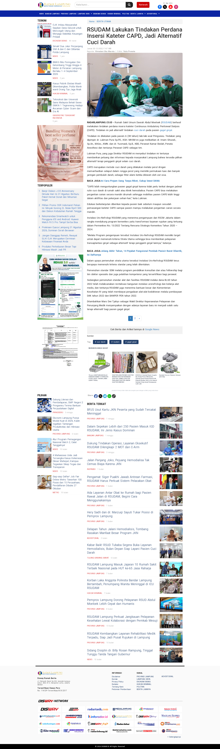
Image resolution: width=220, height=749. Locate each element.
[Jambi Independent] (49, 716)
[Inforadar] (98, 716)
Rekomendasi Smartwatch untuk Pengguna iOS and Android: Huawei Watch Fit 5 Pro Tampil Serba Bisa (59, 219)
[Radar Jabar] (122, 723)
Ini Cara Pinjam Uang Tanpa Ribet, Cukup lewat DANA (130, 181)
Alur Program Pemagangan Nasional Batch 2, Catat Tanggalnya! (67, 442)
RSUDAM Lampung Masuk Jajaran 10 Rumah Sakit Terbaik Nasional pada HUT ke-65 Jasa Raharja (121, 566)
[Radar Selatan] (170, 731)
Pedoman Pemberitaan (121, 689)
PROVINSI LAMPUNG (68, 14)
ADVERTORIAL (152, 14)
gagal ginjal (166, 130)
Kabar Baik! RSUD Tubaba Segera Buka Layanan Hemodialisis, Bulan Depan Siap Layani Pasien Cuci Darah (121, 549)
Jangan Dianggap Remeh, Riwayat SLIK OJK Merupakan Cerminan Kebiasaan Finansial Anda (58, 238)
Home (91, 21)
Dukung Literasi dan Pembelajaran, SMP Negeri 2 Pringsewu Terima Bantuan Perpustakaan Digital (68, 404)
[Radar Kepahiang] (146, 723)
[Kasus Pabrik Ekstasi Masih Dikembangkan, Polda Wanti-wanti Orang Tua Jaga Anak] (44, 89)
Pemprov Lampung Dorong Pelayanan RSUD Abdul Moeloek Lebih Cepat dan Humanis (121, 602)
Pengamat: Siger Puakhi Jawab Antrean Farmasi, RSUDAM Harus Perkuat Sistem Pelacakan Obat (120, 479)
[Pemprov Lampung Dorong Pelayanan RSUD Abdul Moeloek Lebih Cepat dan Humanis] (171, 604)
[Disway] (49, 709)
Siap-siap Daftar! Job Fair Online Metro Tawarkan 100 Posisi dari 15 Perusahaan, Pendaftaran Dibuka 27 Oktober (67, 482)
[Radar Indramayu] (146, 709)
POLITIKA (125, 14)
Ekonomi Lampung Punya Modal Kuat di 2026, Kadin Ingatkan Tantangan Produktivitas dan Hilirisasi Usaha (66, 424)
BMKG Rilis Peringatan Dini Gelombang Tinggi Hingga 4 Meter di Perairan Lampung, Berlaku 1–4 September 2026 (67, 68)
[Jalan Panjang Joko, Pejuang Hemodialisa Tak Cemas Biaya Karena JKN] (171, 464)
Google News (152, 329)
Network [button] (143, 5)
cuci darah (139, 130)
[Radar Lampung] (122, 716)
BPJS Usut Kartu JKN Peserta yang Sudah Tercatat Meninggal (121, 412)
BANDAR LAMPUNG (52, 14)
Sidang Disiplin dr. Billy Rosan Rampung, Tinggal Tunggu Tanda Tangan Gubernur (120, 652)
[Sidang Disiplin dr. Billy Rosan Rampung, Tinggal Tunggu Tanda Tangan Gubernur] (171, 655)
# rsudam (115, 342)
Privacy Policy (117, 681)
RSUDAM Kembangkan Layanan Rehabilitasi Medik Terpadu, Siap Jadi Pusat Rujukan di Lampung (121, 636)
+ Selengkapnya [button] (174, 737)
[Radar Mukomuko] (49, 731)
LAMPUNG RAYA (84, 14)
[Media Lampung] (122, 709)
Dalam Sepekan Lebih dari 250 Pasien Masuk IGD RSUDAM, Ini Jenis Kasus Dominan (120, 428)
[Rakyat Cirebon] (170, 709)
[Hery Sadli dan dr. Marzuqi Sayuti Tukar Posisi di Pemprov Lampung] (171, 517)
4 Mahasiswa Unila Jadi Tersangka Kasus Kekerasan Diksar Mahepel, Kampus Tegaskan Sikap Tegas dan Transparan (67, 461)
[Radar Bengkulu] (73, 731)
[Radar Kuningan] (49, 723)
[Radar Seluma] (122, 731)
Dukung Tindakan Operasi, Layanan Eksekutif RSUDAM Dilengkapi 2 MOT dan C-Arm (117, 445)
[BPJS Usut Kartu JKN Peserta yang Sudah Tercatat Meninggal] (171, 414)
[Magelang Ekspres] (170, 716)
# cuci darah (100, 342)
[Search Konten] (129, 4)
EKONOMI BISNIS (99, 14)
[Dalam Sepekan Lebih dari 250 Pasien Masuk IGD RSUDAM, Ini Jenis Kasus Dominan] (171, 431)
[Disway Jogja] (98, 723)
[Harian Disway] (73, 709)
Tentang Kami (117, 686)
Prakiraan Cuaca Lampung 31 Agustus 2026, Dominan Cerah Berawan (60, 229)
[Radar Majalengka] (73, 723)
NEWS (41, 14)
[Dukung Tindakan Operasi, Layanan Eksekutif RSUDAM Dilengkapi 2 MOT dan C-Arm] (171, 447)
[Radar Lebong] (98, 731)
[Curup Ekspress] (170, 723)
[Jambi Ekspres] (73, 716)
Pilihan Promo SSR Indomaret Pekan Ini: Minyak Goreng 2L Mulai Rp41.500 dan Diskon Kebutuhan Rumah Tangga (60, 208)
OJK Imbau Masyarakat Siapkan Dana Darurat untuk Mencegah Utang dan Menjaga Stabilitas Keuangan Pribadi (67, 31)
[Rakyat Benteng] (146, 731)
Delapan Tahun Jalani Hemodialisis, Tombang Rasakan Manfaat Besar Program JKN (117, 531)
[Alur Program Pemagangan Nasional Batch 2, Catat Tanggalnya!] (44, 445)
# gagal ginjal (130, 342)
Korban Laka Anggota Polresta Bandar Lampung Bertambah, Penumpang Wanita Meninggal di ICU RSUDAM (120, 584)
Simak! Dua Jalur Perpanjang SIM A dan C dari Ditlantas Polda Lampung (68, 49)
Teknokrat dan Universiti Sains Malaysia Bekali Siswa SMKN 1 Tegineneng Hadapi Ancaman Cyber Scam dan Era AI (67, 105)
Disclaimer (116, 676)
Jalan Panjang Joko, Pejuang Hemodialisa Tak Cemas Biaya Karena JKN (118, 462)
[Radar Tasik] (98, 709)
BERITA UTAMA (104, 21)
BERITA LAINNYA (136, 14)
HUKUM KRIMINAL (114, 14)
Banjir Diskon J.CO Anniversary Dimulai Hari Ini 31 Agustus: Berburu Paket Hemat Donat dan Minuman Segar (59, 196)
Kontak (115, 679)
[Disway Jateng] (146, 716)
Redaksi (115, 684)
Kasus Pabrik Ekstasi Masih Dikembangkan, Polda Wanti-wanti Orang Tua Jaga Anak (67, 86)
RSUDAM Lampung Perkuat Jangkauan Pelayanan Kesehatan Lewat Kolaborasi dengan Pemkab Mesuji (122, 619)
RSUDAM (166, 122)
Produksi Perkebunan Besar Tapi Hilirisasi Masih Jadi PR (57, 248)
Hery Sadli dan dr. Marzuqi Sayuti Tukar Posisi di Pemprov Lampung (120, 514)
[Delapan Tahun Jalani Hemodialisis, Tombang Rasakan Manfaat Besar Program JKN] (171, 533)
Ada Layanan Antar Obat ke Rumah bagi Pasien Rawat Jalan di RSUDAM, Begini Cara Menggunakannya (119, 497)
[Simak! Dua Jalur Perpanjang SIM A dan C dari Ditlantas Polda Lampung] (44, 52)
